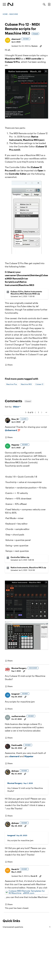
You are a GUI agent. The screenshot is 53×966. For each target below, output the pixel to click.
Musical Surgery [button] (18, 668)
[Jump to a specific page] (46, 412)
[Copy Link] (40, 46)
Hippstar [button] (15, 445)
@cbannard (11, 430)
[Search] (44, 4)
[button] (7, 40)
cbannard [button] (15, 39)
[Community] (10, 4)
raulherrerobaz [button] (18, 716)
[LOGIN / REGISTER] (49, 4)
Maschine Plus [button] (11, 384)
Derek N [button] (15, 869)
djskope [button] (15, 771)
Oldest (16, 406)
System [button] (35, 46)
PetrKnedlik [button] (16, 745)
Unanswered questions (26, 927)
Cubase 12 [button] (39, 384)
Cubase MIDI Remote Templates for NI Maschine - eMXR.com (27, 891)
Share (9, 365)
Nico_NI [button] (15, 419)
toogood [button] (15, 694)
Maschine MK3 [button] (26, 384)
